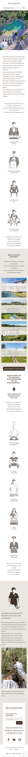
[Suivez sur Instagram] (19, 739)
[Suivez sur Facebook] (8, 739)
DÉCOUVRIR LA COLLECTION (14, 369)
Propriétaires (16, 749)
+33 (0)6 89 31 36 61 (14, 733)
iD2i (8, 747)
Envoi (19, 723)
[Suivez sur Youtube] (14, 739)
